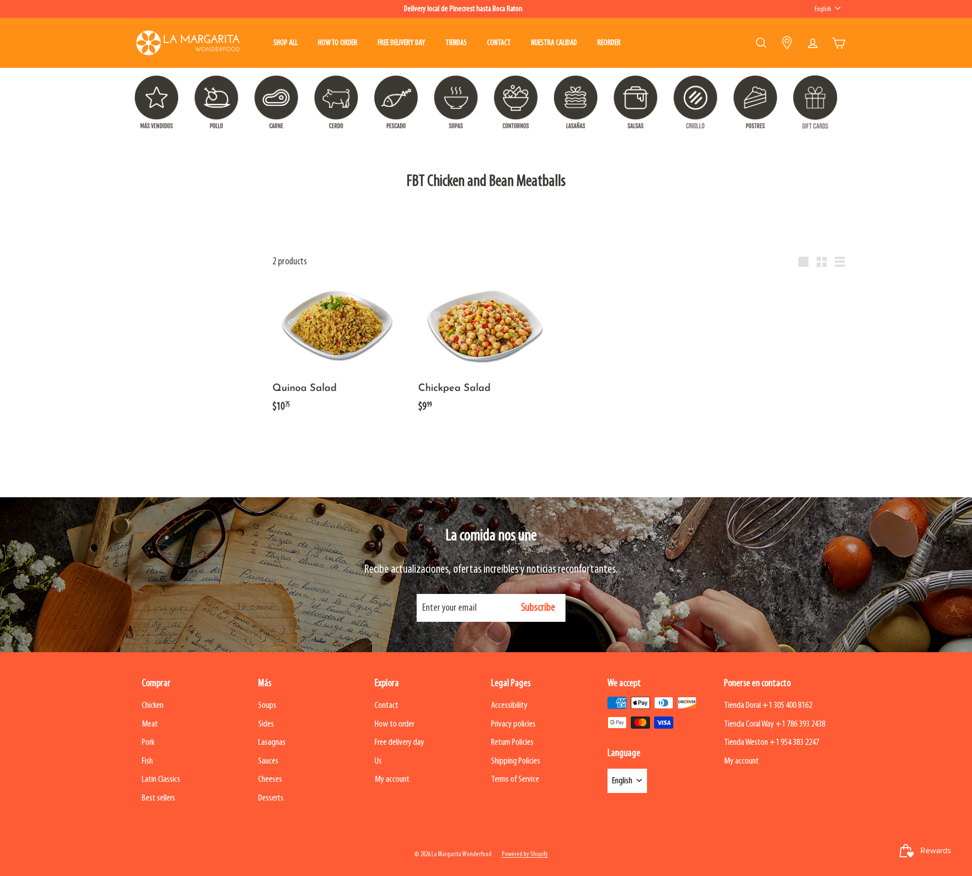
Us (378, 761)
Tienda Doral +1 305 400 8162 (768, 705)
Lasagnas (272, 742)
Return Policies (512, 742)
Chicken (153, 705)
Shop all (285, 43)
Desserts (271, 798)
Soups (267, 705)
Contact (499, 43)
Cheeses (270, 779)
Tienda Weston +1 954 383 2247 (771, 742)
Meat (150, 724)
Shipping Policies (515, 761)
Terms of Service (515, 779)
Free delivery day (401, 43)
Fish (147, 761)
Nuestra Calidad (554, 43)
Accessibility (509, 705)
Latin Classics (161, 779)
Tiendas (456, 43)
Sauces (268, 761)
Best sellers (158, 798)
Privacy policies (513, 724)
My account (392, 779)
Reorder (609, 43)
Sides (266, 724)
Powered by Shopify (525, 854)
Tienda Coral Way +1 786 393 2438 (774, 724)
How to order (337, 43)
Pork (148, 742)
